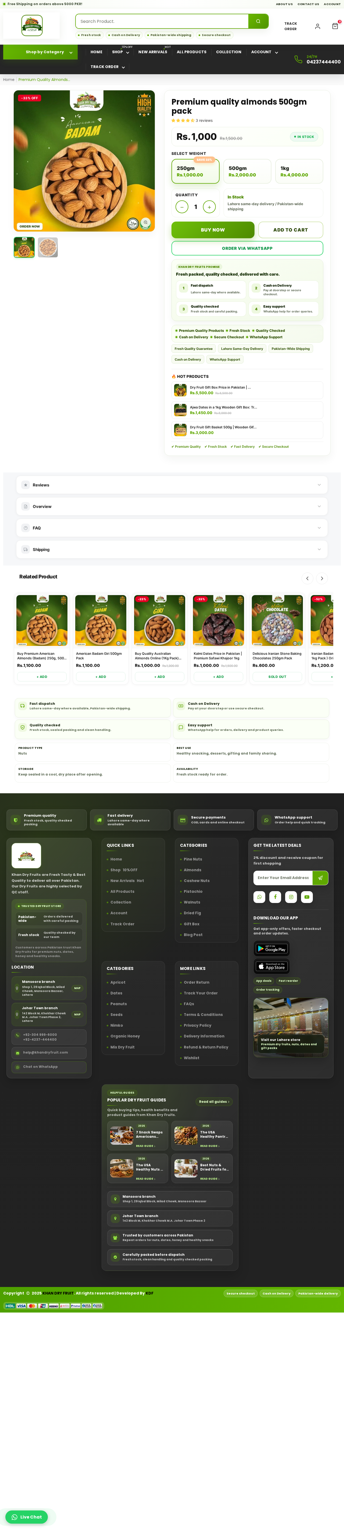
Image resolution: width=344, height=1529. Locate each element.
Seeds (116, 1015)
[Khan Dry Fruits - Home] (31, 25)
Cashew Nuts (197, 881)
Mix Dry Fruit (122, 1047)
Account (332, 4)
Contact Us (308, 4)
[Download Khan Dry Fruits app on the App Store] (271, 966)
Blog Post (193, 935)
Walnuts (192, 902)
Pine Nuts (193, 859)
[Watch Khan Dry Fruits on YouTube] (307, 897)
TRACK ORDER (290, 26)
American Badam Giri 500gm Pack (99, 656)
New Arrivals (127, 881)
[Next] (322, 578)
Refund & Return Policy (206, 1047)
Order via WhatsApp (247, 248)
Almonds (192, 870)
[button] (335, 26)
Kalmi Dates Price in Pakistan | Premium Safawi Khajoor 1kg (218, 656)
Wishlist (191, 1058)
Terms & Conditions (203, 1015)
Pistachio (193, 892)
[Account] (317, 26)
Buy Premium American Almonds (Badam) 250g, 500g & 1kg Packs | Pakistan (41, 656)
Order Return (196, 982)
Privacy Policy (198, 1025)
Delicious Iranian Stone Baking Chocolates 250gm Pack (277, 656)
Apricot (118, 982)
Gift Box (191, 924)
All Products (122, 892)
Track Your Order (201, 993)
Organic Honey (125, 1036)
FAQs (189, 1004)
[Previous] (307, 578)
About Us (284, 4)
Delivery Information (204, 1036)
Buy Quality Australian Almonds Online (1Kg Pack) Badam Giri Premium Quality (157, 656)
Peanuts (118, 1004)
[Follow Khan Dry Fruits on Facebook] (275, 897)
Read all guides (213, 1101)
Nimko (116, 1025)
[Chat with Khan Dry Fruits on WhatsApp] (259, 897)
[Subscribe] (320, 878)
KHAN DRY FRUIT (58, 1293)
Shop (124, 870)
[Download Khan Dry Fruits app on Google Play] (271, 949)
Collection (120, 902)
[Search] (258, 21)
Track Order (122, 924)
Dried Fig (192, 913)
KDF (149, 1293)
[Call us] (298, 59)
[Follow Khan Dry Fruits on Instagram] (291, 897)
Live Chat (31, 1517)
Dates (116, 993)
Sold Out (277, 677)
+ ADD (42, 677)
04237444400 (324, 62)
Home (9, 79)
